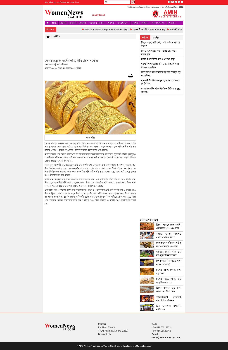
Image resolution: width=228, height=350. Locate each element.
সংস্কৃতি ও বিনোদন (97, 22)
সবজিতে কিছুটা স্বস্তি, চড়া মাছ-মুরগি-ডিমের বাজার (168, 253)
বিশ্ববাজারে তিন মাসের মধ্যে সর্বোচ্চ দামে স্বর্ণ (168, 262)
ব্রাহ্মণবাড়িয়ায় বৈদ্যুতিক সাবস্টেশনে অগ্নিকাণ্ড (168, 298)
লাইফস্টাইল (123, 22)
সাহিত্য (145, 22)
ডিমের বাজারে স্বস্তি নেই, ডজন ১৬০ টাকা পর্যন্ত (168, 289)
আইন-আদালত (158, 22)
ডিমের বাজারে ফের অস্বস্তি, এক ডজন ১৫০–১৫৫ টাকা (168, 226)
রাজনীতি (73, 22)
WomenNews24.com (112, 346)
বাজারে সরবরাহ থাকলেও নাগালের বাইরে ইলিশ (168, 235)
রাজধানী (83, 22)
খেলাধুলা (111, 22)
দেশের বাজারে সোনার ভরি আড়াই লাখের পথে (168, 280)
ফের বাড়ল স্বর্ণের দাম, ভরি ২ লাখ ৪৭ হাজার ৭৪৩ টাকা (168, 244)
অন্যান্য (172, 22)
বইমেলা (135, 22)
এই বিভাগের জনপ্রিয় (149, 220)
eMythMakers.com (143, 346)
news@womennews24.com (166, 337)
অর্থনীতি (63, 22)
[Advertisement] (93, 50)
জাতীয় (54, 22)
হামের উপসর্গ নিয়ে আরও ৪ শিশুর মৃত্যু (157, 59)
